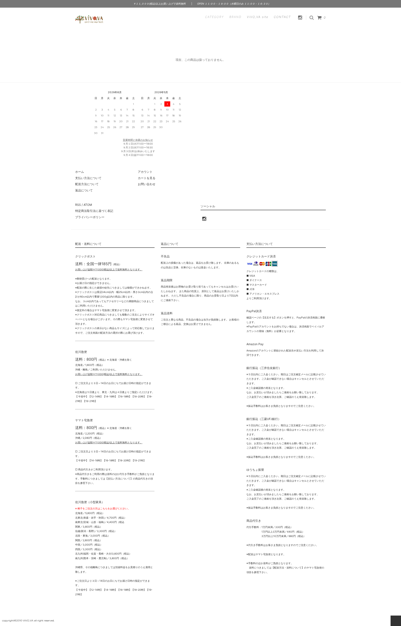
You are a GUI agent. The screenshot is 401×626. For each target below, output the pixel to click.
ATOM (88, 204)
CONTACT (282, 17)
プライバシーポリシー (89, 217)
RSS (78, 204)
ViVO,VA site (257, 17)
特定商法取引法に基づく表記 (94, 210)
